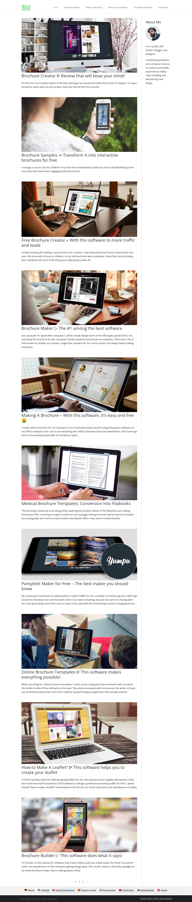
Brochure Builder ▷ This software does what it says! (72, 855)
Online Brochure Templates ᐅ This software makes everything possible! (71, 674)
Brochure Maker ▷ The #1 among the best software (72, 328)
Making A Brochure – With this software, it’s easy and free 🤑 (78, 417)
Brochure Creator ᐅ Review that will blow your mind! (73, 76)
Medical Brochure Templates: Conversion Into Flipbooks (76, 503)
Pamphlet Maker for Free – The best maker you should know (75, 586)
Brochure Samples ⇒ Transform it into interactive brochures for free (70, 157)
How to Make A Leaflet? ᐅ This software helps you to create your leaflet (73, 769)
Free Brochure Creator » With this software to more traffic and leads (78, 242)
